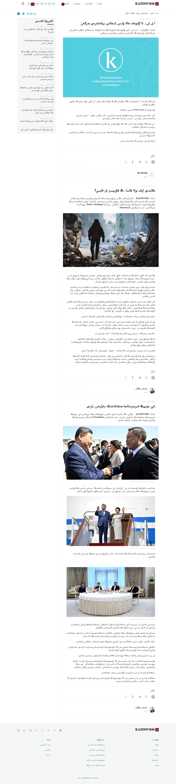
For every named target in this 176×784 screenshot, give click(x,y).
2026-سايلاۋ (130, 13)
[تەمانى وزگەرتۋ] (61, 4)
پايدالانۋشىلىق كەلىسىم (96, 745)
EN (41, 4)
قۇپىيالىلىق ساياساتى (97, 750)
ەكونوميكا (155, 760)
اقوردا (151, 13)
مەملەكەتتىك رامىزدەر (97, 755)
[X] (126, 163)
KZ (53, 4)
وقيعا (138, 13)
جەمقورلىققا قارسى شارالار (95, 760)
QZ (49, 4)
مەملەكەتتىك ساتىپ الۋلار (95, 765)
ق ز (32, 4)
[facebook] (48, 730)
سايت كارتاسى (45, 745)
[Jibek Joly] (31, 13)
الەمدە (156, 765)
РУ (46, 4)
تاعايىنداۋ (145, 13)
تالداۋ (67, 4)
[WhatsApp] (146, 163)
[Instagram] (153, 163)
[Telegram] (139, 163)
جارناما (48, 755)
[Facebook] (133, 163)
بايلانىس (47, 750)
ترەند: (157, 14)
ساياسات (155, 750)
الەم (152, 156)
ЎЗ (29, 4)
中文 (37, 4)
